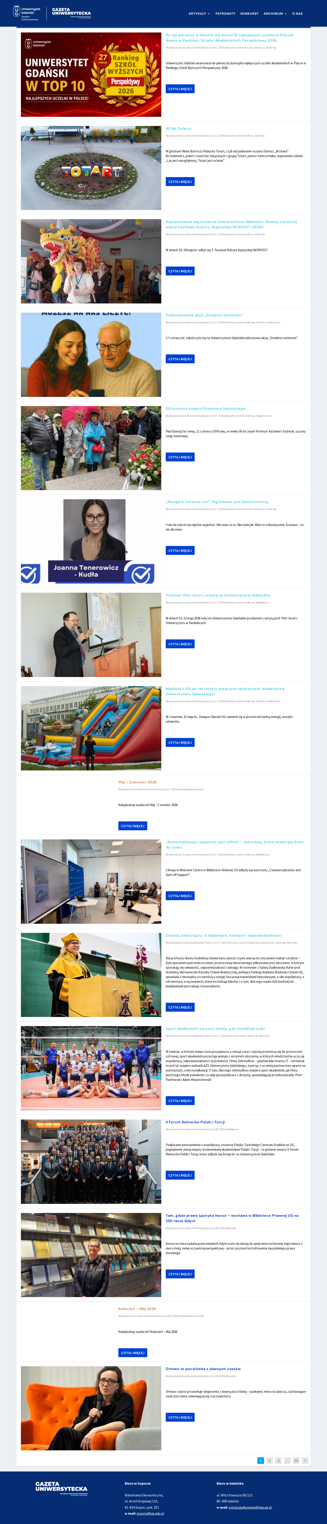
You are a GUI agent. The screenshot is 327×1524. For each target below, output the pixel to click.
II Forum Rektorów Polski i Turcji (195, 1122)
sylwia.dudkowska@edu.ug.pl (250, 1507)
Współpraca (262, 602)
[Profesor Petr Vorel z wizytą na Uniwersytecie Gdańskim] (91, 635)
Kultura (249, 135)
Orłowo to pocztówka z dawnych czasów (203, 1368)
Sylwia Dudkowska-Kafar (196, 942)
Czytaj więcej (180, 89)
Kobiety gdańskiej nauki (261, 942)
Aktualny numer (234, 47)
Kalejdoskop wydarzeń (191, 789)
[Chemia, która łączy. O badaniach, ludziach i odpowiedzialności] (91, 975)
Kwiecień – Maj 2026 (137, 1308)
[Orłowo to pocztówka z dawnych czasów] (91, 1408)
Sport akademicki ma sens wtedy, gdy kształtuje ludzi (215, 1028)
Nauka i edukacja (255, 47)
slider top (271, 47)
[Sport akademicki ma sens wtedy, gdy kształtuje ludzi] (91, 1068)
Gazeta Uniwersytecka (195, 47)
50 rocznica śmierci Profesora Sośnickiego (206, 408)
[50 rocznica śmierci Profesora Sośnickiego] (91, 448)
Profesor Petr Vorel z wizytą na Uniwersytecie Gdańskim (218, 595)
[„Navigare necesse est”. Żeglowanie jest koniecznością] (91, 541)
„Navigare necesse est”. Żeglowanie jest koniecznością (217, 501)
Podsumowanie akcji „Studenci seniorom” (204, 315)
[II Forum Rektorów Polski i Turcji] (91, 1162)
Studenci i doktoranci (268, 322)
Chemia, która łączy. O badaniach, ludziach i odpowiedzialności (224, 935)
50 (296, 1460)
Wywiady (292, 942)
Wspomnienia (264, 415)
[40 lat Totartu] (91, 168)
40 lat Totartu (178, 128)
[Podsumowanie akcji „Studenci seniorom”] (91, 355)
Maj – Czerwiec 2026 (137, 782)
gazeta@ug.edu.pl (150, 1513)
